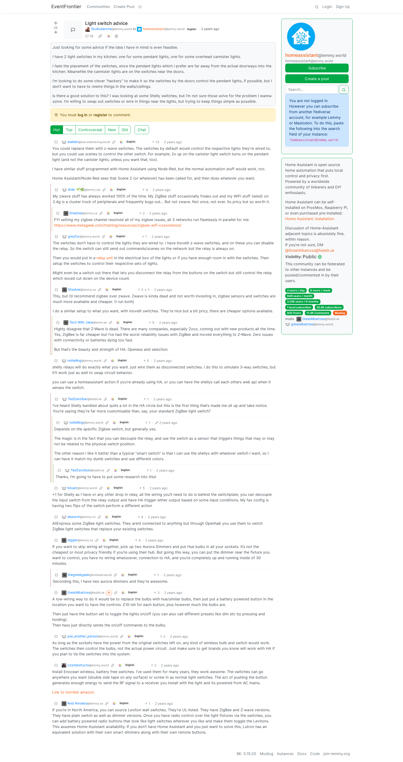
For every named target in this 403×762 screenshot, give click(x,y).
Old (125, 129)
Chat (142, 129)
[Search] (316, 6)
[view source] (116, 36)
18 (91, 36)
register (100, 114)
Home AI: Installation (309, 218)
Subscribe (317, 68)
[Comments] (73, 29)
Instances (285, 753)
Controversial (90, 129)
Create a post (317, 78)
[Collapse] (56, 142)
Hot (56, 129)
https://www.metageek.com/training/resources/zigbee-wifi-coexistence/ (118, 225)
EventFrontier (66, 6)
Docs (301, 753)
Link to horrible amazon (73, 692)
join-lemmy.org (336, 753)
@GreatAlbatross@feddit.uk (309, 250)
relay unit (105, 257)
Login (327, 6)
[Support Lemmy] (139, 6)
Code (315, 753)
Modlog (340, 313)
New (112, 129)
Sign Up (343, 6)
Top (69, 129)
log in (82, 114)
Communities (98, 6)
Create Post (124, 6)
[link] (100, 36)
